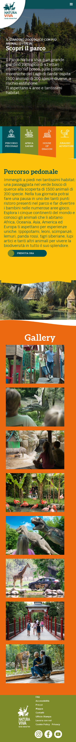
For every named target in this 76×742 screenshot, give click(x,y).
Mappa (39, 708)
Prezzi (39, 704)
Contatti (40, 712)
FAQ (38, 697)
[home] (29, 13)
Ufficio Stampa (43, 716)
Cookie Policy (43, 724)
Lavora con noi (44, 720)
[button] (72, 7)
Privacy (56, 724)
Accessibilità (42, 701)
